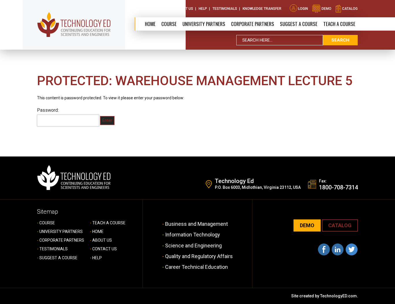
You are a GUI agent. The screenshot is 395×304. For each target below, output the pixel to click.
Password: (48, 110)
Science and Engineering (193, 246)
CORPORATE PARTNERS (252, 23)
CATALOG (340, 225)
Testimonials (225, 9)
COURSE (47, 223)
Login (303, 9)
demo (326, 9)
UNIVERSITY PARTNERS (61, 231)
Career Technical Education (196, 267)
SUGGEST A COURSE (299, 23)
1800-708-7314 (338, 187)
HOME (98, 231)
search (340, 40)
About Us (157, 9)
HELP (97, 257)
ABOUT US (102, 240)
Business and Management (196, 224)
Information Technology (192, 235)
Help (203, 9)
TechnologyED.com (338, 296)
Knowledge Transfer (262, 9)
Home (150, 23)
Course (169, 23)
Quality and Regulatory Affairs (199, 256)
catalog (349, 9)
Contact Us (182, 9)
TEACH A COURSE (339, 23)
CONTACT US (104, 249)
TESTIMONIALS (53, 249)
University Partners (203, 23)
